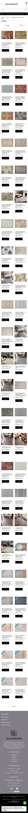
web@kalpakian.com (6, 722)
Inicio (2, 17)
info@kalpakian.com (14, 785)
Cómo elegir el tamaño (14, 768)
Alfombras (14, 755)
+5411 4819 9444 (15, 783)
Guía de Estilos (14, 770)
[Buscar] (25, 9)
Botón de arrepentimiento (14, 801)
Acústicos (14, 759)
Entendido (5, 810)
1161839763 (4, 719)
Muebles (14, 757)
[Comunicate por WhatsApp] (25, 803)
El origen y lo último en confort (14, 772)
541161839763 (4, 717)
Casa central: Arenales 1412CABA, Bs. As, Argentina (14, 780)
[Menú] (2, 4)
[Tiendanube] (14, 804)
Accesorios (14, 761)
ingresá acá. (14, 800)
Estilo (7, 17)
